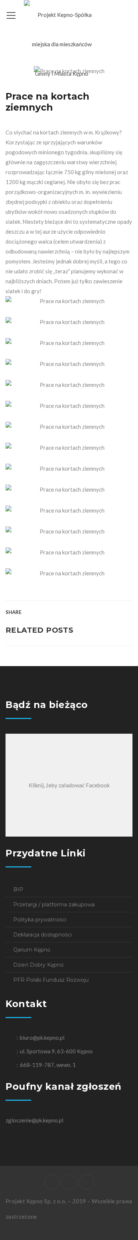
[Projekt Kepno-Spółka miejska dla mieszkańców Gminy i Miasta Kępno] (61, 43)
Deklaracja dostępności (42, 934)
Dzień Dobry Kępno (38, 965)
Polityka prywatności (39, 919)
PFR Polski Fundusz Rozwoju (51, 980)
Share (13, 612)
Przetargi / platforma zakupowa (54, 904)
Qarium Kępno (31, 949)
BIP (18, 889)
